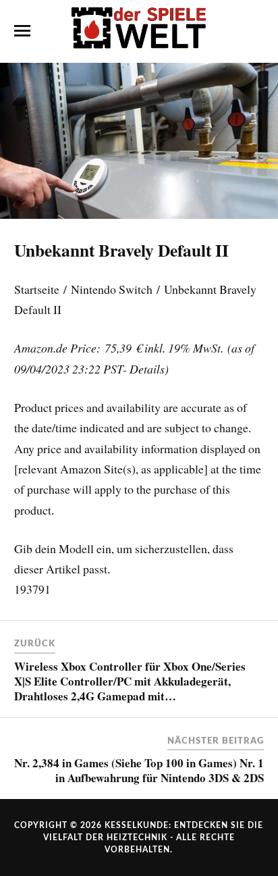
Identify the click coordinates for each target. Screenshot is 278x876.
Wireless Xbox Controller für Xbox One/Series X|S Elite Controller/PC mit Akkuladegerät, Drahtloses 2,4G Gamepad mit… (130, 681)
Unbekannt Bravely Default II (121, 250)
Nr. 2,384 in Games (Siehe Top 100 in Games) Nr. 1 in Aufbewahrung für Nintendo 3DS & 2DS (139, 770)
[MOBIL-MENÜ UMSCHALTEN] (22, 31)
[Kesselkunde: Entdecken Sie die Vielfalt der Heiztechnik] (139, 30)
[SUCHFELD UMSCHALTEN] (256, 31)
